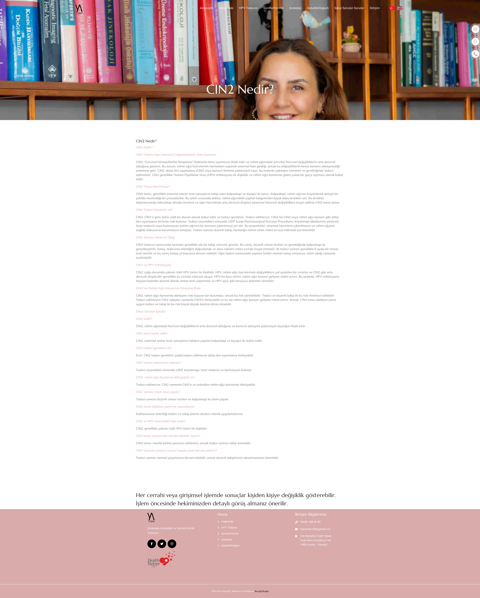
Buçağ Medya (262, 591)
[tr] (392, 8)
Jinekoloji (295, 8)
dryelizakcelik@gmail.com (315, 529)
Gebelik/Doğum (318, 8)
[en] (400, 8)
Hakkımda (226, 8)
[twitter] (162, 543)
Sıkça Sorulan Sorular (349, 8)
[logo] (79, 9)
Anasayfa (207, 8)
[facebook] (151, 543)
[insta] (172, 543)
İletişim (375, 8)
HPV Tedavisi (248, 8)
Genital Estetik (273, 8)
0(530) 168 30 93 (310, 522)
